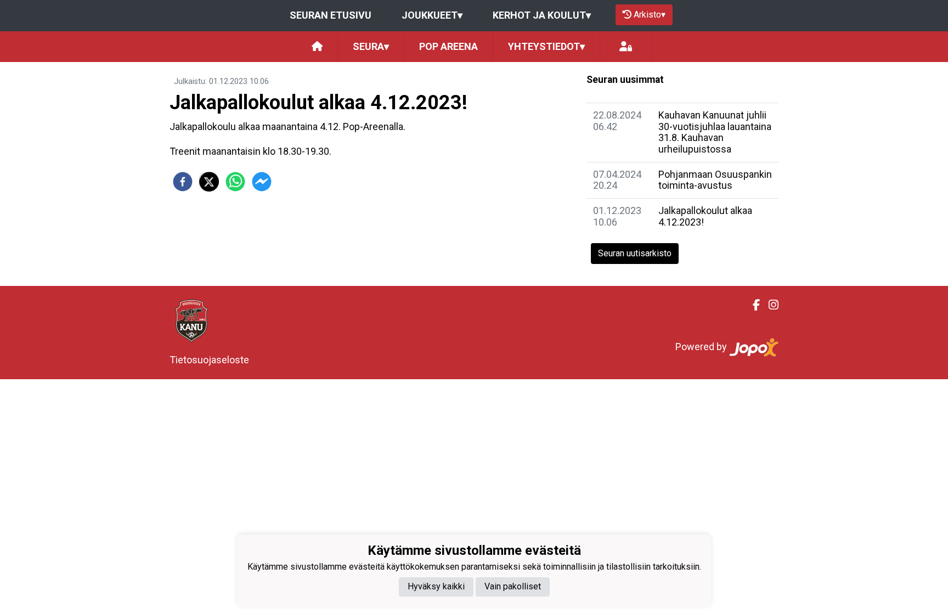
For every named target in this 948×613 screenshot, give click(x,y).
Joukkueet (432, 15)
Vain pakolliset (512, 586)
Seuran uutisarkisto (635, 253)
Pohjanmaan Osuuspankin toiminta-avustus (715, 180)
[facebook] (183, 182)
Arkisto (649, 14)
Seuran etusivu (330, 15)
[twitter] (209, 182)
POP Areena (448, 46)
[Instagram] (769, 305)
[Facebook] (752, 305)
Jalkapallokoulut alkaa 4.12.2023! (705, 216)
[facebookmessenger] (262, 182)
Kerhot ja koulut (542, 15)
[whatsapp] (235, 182)
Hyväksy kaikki (436, 586)
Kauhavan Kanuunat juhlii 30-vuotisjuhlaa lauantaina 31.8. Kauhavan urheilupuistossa (714, 132)
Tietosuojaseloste (209, 359)
